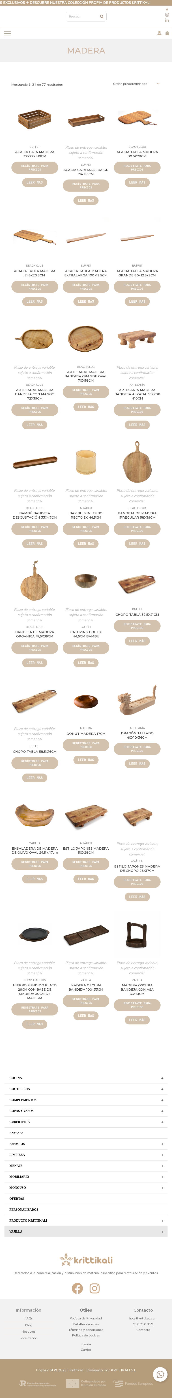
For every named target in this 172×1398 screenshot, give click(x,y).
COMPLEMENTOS (86, 1100)
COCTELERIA (86, 1089)
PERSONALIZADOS (23, 1209)
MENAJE (86, 1165)
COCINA (86, 1078)
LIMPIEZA (86, 1154)
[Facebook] (167, 10)
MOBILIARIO (86, 1176)
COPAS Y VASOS (86, 1111)
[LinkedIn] (167, 20)
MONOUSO (86, 1187)
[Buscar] (101, 16)
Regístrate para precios (34, 167)
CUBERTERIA (86, 1122)
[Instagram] (167, 15)
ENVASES (16, 1133)
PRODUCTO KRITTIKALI (86, 1220)
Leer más (35, 182)
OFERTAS (16, 1198)
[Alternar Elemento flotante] (160, 1374)
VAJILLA (86, 1231)
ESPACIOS (86, 1143)
